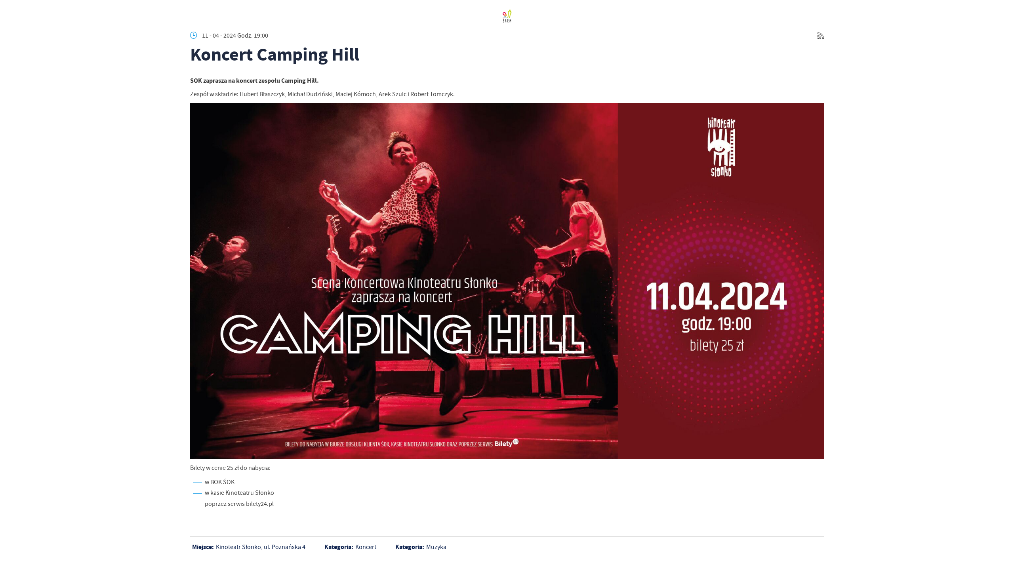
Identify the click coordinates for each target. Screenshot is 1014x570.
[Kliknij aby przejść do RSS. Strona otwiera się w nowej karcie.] (821, 35)
